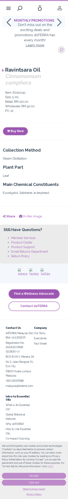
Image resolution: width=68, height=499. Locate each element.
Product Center (21, 242)
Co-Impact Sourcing (17, 438)
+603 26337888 (15, 380)
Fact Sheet (40, 343)
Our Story (39, 333)
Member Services (23, 238)
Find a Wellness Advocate (34, 293)
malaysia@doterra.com (19, 385)
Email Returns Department (29, 251)
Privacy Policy (34, 494)
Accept (34, 475)
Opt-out (34, 482)
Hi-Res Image (32, 216)
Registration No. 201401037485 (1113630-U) (15, 347)
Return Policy (20, 256)
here (50, 466)
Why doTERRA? (15, 423)
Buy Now (17, 131)
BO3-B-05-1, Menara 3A (20, 356)
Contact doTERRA (34, 306)
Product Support (23, 247)
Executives (40, 338)
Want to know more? (34, 489)
